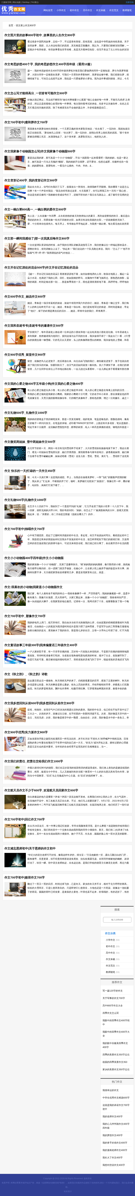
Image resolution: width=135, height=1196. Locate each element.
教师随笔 (127, 10)
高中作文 (87, 10)
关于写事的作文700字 (114, 998)
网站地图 (17, 2)
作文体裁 (100, 10)
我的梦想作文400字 (113, 1135)
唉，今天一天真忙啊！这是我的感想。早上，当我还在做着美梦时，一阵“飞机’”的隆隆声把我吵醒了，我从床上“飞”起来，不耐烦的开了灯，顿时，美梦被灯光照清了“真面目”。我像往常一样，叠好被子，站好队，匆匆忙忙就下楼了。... (78, 481)
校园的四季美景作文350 (115, 1062)
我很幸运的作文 (111, 1090)
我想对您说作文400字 (114, 1165)
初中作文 (74, 10)
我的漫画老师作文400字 (115, 1150)
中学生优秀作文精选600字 (116, 1097)
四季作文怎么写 (111, 1013)
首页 (11, 25)
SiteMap (25, 2)
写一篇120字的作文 (113, 990)
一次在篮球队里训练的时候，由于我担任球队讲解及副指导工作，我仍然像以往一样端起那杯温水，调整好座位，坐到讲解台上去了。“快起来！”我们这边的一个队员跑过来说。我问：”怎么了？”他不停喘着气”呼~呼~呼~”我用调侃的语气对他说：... (78, 249)
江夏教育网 (6, 2)
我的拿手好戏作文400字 (115, 1142)
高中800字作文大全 (113, 1005)
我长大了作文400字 (113, 1157)
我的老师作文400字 (113, 1116)
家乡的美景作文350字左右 (116, 1069)
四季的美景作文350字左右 (116, 1054)
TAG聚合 (35, 2)
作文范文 (114, 10)
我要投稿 (130, 2)
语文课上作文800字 (26, 25)
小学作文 (61, 10)
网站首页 (48, 10)
